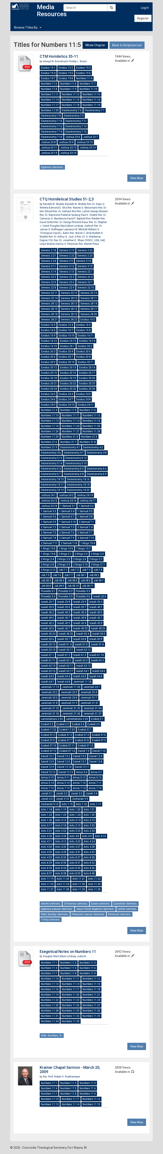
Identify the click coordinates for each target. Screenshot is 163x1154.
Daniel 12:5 (47, 761)
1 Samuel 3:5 (85, 511)
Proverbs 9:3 (83, 591)
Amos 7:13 (63, 788)
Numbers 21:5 (89, 436)
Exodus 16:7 (66, 330)
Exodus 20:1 (67, 346)
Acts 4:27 (74, 846)
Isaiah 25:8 (63, 601)
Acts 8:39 (74, 873)
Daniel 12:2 (63, 756)
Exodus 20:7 (66, 356)
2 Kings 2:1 (65, 553)
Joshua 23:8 (48, 142)
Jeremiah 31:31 (89, 703)
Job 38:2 (94, 575)
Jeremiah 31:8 (49, 703)
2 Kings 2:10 (80, 564)
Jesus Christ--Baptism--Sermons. (95, 909)
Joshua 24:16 (68, 500)
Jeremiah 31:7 (88, 697)
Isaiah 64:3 (47, 676)
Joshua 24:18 (49, 505)
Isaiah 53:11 (66, 649)
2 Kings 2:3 (97, 553)
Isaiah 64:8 (63, 681)
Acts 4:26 (60, 846)
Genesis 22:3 (66, 276)
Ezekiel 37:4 (82, 734)
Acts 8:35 (74, 868)
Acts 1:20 (74, 809)
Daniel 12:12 (48, 772)
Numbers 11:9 (68, 89)
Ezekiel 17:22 (48, 729)
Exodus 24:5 (83, 394)
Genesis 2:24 (48, 260)
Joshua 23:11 (49, 147)
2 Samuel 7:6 (66, 532)
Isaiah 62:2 (81, 660)
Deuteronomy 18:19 (52, 489)
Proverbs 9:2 (65, 591)
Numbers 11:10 (88, 89)
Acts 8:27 (74, 857)
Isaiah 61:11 (48, 660)
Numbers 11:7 (88, 83)
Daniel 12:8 (95, 761)
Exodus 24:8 (83, 399)
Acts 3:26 (60, 836)
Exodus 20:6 (48, 356)
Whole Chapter (95, 45)
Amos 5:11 (63, 777)
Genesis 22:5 (48, 282)
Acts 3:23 (74, 830)
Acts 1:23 (60, 814)
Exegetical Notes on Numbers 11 (68, 951)
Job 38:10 (73, 585)
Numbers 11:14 (50, 99)
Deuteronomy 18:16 (78, 479)
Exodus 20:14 (87, 367)
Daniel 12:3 (79, 756)
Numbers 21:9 (49, 447)
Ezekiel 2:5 (93, 724)
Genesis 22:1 (85, 271)
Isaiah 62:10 (48, 665)
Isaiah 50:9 (95, 639)
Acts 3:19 (74, 825)
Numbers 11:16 (91, 99)
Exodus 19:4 (48, 73)
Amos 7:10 (79, 782)
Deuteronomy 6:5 (74, 468)
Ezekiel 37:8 (82, 740)
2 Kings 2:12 (48, 569)
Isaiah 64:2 (98, 671)
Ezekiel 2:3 (62, 724)
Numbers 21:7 (68, 442)
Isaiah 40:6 (47, 617)
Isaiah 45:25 (66, 633)
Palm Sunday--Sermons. (55, 914)
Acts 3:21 (46, 830)
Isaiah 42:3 (63, 623)
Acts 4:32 (89, 852)
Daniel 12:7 (79, 761)
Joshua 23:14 (49, 152)
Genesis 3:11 (48, 266)
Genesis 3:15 (66, 271)
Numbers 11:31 (50, 1015)
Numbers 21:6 (49, 442)
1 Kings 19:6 (66, 548)
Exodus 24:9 (48, 404)
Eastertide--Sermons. (125, 903)
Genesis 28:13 (69, 303)
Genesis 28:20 (88, 314)
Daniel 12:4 (95, 756)
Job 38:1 (81, 575)
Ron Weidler (93, 218)
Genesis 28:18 (49, 314)
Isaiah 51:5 (81, 644)
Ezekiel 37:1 (85, 729)
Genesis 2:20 (85, 250)
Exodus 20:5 (83, 351)
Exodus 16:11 (86, 335)
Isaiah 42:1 (95, 617)
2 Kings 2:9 (63, 564)
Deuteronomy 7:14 (51, 131)
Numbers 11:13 (91, 94)
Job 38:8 (46, 585)
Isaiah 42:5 (95, 623)
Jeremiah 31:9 (69, 703)
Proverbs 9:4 (48, 596)
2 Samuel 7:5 (48, 532)
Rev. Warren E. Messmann (82, 207)
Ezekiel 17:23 (67, 729)
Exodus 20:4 (66, 351)
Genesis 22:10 (85, 287)
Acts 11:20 (63, 878)
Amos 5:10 (47, 777)
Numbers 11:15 (70, 99)
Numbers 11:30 (91, 1010)
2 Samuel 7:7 (85, 532)
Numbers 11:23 (70, 999)
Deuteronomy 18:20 (78, 489)
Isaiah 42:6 (47, 628)
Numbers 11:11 (50, 94)
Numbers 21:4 (70, 436)
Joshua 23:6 (72, 136)
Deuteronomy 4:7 (74, 452)
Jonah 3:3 (76, 793)
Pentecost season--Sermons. (88, 914)
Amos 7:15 (95, 788)
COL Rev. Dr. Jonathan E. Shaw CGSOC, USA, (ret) (76, 240)
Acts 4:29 (46, 852)
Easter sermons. (100, 903)
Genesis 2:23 (85, 255)
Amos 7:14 (79, 788)
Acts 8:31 (74, 862)
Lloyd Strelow (48, 243)
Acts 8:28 (89, 857)
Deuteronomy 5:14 (51, 463)
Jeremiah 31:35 (50, 713)
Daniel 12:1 (47, 756)
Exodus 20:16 (68, 372)
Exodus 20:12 (49, 367)
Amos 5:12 (79, 777)
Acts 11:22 (94, 878)
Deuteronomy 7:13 (76, 126)
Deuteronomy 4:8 (97, 452)
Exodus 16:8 (83, 330)
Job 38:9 (59, 585)
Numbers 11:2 (68, 962)
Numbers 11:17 (50, 105)
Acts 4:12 (60, 841)
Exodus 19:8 (66, 78)
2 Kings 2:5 (63, 559)
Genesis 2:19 (66, 250)
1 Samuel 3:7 (66, 516)
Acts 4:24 (89, 841)
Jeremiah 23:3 (69, 692)
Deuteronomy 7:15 (76, 131)
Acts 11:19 (47, 878)
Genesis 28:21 (49, 319)
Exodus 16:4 (66, 324)
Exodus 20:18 (49, 378)
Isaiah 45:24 (48, 633)
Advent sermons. (51, 903)
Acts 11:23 (47, 884)
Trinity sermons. (50, 919)
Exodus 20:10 (66, 362)
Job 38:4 (59, 580)
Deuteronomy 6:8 (74, 474)
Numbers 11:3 (88, 962)
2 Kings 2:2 (81, 553)
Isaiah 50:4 (82, 633)
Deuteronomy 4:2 (93, 447)
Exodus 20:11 (86, 362)
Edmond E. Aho (58, 207)
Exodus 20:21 (49, 383)
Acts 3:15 (89, 820)
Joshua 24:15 (49, 500)
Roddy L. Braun (78, 61)
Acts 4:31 (74, 852)
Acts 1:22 (46, 814)
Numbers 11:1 (49, 962)
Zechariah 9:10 (49, 804)
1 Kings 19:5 (48, 548)
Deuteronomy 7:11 (76, 121)
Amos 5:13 (95, 777)
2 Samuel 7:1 (86, 521)
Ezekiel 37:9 (99, 740)
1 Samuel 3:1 (67, 505)
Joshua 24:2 (66, 495)
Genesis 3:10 (83, 260)
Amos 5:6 (81, 772)
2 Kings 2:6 (79, 559)
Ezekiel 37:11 (67, 745)
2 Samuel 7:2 (48, 527)
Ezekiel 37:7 (65, 740)
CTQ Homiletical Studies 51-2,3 (67, 199)
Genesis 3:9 (66, 260)
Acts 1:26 (46, 820)
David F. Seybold (76, 218)
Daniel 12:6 (63, 761)
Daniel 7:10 (99, 750)
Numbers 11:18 (70, 105)
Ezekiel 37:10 (48, 745)
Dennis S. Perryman (67, 243)
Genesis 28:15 (49, 308)
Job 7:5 (45, 575)
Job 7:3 (86, 569)
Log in (145, 7)
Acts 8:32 (89, 862)
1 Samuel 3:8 (85, 516)
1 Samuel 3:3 (48, 511)
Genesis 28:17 (88, 308)
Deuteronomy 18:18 (78, 484)
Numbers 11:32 (70, 1015)
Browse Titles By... (27, 27)
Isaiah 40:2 (47, 612)
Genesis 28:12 (49, 303)
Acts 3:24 (89, 830)
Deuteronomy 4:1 (70, 447)
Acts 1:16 (81, 804)
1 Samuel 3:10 (67, 521)
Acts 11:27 (47, 889)
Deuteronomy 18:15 (52, 479)
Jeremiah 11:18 (82, 681)
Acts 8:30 (60, 862)
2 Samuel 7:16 (69, 543)
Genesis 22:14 (49, 298)
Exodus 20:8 (83, 356)
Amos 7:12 (47, 788)
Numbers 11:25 (91, 426)
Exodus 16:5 (83, 324)
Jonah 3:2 (61, 793)
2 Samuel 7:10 (85, 537)
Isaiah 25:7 (47, 601)
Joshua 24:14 (85, 495)
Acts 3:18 (60, 825)
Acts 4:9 (87, 836)
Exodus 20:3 (48, 351)
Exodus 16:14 (87, 340)
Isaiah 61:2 (63, 655)
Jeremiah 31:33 (71, 708)
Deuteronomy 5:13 (76, 458)
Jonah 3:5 (47, 798)
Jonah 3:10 (62, 798)
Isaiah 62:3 (97, 660)
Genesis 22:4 (85, 276)
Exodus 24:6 (48, 399)
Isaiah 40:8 (79, 617)
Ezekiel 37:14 (67, 750)
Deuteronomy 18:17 (52, 484)
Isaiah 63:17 (66, 671)
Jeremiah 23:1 (91, 687)
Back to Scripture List (127, 45)
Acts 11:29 (78, 889)
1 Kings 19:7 (83, 548)
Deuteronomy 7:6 (72, 110)
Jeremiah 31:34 (92, 708)
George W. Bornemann (56, 61)
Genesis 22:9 (66, 287)
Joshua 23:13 (88, 147)
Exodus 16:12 (49, 340)
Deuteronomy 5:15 (76, 463)
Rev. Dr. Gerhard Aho (65, 211)
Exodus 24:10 (66, 404)
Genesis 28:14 (88, 303)
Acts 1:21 (89, 809)
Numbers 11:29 (50, 436)
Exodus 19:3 (83, 67)
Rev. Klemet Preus (89, 243)
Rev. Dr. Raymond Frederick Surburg (60, 214)
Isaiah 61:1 (47, 655)
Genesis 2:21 (48, 255)
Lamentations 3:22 (52, 718)
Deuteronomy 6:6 (97, 468)
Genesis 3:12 (66, 266)
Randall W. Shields (54, 204)
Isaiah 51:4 (65, 644)
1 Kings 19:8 (48, 553)
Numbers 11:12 (70, 94)
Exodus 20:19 (68, 378)
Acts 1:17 (95, 804)
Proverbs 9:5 (65, 596)
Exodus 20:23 (87, 383)
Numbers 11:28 (91, 431)
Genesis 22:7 (85, 282)
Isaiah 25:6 (99, 596)
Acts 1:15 (67, 804)
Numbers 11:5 (49, 83)
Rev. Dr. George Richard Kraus (71, 222)
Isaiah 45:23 (98, 628)
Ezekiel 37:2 (48, 734)
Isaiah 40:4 (79, 612)
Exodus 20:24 (49, 388)
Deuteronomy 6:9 (97, 474)
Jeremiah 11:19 (50, 687)
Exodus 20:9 (48, 362)
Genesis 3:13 (85, 266)
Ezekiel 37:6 (48, 740)
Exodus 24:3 (48, 394)
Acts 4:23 (74, 841)
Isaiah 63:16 (48, 671)
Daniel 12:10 (64, 766)
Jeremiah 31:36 (71, 713)
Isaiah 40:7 (63, 617)
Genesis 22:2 (48, 276)
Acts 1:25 (89, 814)
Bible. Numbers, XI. (51, 1035)
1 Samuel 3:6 (48, 516)
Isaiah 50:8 (79, 639)
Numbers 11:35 (70, 1021)
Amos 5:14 (47, 782)
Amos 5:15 (63, 782)
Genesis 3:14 (48, 271)
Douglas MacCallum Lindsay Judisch (72, 225)
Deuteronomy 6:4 (51, 468)
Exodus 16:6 (48, 330)
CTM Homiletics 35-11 (59, 56)
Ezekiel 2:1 (97, 718)
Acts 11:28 (63, 889)
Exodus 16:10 (66, 335)
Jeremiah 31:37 (92, 713)
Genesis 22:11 (49, 292)
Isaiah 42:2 (47, 623)
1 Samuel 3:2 (86, 505)
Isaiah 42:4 (79, 623)
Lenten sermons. (127, 909)
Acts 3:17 (46, 825)
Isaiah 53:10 (48, 649)
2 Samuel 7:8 (48, 537)
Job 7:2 (74, 569)
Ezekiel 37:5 (99, 734)
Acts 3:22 (60, 830)
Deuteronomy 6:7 (51, 474)
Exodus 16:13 (68, 340)
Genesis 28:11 (88, 298)
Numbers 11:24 (70, 426)
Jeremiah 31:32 (50, 708)
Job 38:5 (72, 580)
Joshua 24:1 (48, 495)
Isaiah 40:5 (95, 612)
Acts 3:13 (60, 820)
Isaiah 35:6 (63, 607)
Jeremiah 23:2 (49, 692)
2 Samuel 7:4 (85, 527)
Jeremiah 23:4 (88, 692)
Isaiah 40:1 (95, 607)
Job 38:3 (46, 580)
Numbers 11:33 (91, 1015)
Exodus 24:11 (86, 404)
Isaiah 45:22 (80, 628)
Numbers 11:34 (50, 1021)
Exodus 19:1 (48, 67)
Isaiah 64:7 (47, 681)
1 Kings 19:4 (87, 543)
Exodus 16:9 (48, 335)
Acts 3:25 (46, 836)
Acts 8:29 (46, 862)
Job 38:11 (87, 585)
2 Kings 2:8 (47, 564)
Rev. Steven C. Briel (81, 233)
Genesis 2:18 (48, 250)
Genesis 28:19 (69, 314)
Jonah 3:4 (91, 793)
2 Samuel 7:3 (66, 527)
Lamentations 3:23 (77, 718)
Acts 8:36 (89, 868)
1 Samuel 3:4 (66, 511)
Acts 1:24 (74, 814)
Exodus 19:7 (48, 78)
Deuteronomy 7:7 (94, 110)
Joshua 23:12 (68, 147)
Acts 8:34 (60, 868)
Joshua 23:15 (68, 152)
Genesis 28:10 (69, 298)
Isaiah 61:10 (96, 655)
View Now (136, 178)
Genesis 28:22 (69, 319)
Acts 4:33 (46, 857)
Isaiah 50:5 (98, 633)
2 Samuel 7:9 (66, 537)
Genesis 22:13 (88, 292)
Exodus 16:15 (49, 346)
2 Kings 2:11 (98, 564)
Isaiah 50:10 (48, 644)
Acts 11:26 (94, 884)
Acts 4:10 (100, 836)
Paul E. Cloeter (89, 214)
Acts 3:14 (74, 820)
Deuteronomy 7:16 (51, 136)
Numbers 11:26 (50, 431)
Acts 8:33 (46, 868)
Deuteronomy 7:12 (51, 126)
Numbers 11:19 (91, 105)
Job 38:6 (85, 580)
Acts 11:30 (94, 889)
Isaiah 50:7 (63, 639)
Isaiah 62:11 (66, 665)
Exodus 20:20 (87, 378)
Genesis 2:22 (66, 255)
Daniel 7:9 (83, 750)
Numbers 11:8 (49, 89)
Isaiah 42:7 (63, 628)
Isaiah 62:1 (65, 660)
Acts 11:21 (78, 878)
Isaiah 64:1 (82, 671)
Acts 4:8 (74, 836)
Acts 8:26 (60, 857)
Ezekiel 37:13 (48, 750)
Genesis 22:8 (48, 287)
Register (143, 18)
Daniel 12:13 (66, 772)
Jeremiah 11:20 (71, 687)
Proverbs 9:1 (48, 591)
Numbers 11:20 (50, 110)
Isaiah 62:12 (83, 665)
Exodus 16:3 (48, 324)
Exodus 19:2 (66, 67)
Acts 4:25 (46, 846)
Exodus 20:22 (68, 383)
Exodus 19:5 (66, 73)
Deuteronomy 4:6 (51, 452)
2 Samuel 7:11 (49, 543)
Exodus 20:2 (85, 346)
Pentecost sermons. (119, 914)
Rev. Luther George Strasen (92, 211)
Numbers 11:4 (84, 78)
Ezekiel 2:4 (78, 724)
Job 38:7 (99, 580)
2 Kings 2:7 (95, 559)
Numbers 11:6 (68, 83)
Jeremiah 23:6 (69, 697)
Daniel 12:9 (47, 766)
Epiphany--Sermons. (52, 167)
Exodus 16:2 (87, 319)
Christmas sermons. (76, 903)
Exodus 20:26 (87, 388)
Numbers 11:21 (91, 994)
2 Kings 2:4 (47, 559)
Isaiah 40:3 (63, 612)
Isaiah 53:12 (83, 649)
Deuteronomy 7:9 (74, 115)
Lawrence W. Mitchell (76, 229)
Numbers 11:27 (70, 431)
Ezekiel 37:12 (85, 745)
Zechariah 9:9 (80, 798)
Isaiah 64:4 (63, 676)
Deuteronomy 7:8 (51, 115)
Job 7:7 (68, 575)
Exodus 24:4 (66, 394)
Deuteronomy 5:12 (51, 458)
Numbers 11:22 (50, 999)
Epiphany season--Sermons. (57, 909)
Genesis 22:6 (66, 282)
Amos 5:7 (96, 772)
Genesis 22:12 (69, 292)
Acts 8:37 (46, 873)
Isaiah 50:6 (47, 639)
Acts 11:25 (78, 884)
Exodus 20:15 (49, 372)
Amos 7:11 (95, 782)
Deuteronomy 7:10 (51, 121)
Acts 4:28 (89, 846)
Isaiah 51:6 (97, 644)
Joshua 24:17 (88, 500)
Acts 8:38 (60, 873)
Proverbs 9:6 (83, 596)
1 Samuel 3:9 (48, 521)
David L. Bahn (61, 233)
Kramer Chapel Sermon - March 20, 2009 (70, 1069)
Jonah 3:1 (47, 793)
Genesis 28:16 (69, 308)
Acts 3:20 (89, 825)
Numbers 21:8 (88, 442)
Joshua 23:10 (85, 142)
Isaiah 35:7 (79, 607)
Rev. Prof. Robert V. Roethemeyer (61, 1076)
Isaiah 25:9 (79, 601)
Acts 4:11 (46, 841)
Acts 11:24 (63, 884)
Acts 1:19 (60, 809)
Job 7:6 (57, 575)
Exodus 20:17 (87, 372)
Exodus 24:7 (66, 399)
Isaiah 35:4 (95, 601)
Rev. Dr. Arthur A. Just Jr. (63, 236)
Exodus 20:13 (68, 367)
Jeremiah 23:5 (49, 697)
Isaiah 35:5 (47, 607)
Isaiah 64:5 (79, 676)
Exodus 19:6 (83, 73)
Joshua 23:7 (90, 136)
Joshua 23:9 (66, 142)
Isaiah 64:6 (95, 676)
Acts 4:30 (60, 852)
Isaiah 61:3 (79, 655)
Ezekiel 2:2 (47, 724)
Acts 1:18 (46, 809)
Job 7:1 (63, 569)
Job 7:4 (98, 569)
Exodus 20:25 (68, 388)
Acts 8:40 (89, 873)
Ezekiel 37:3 (65, 734)
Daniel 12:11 (82, 766)
